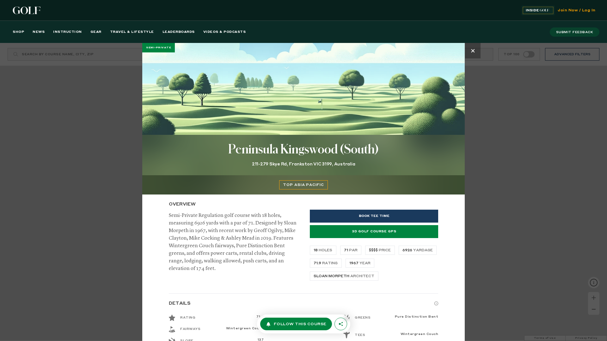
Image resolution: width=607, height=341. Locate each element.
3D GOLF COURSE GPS (374, 231)
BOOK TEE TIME (374, 216)
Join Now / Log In (577, 10)
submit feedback (574, 32)
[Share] (340, 324)
